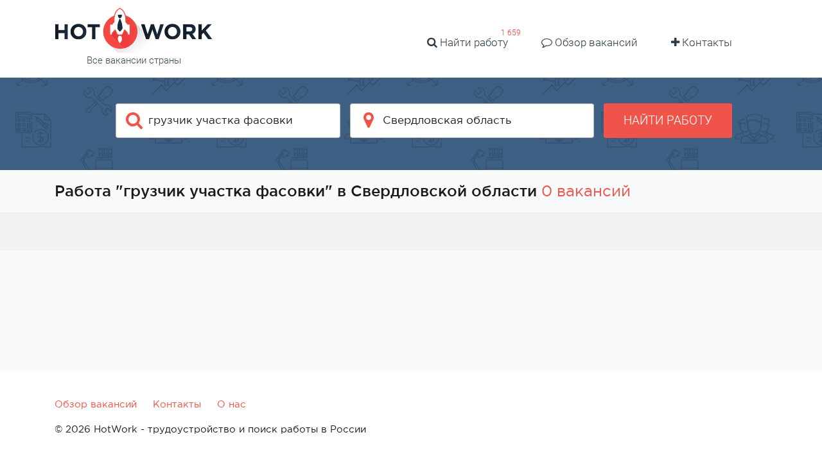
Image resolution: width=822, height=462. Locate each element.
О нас (231, 403)
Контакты (705, 42)
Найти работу (472, 42)
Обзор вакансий (595, 42)
